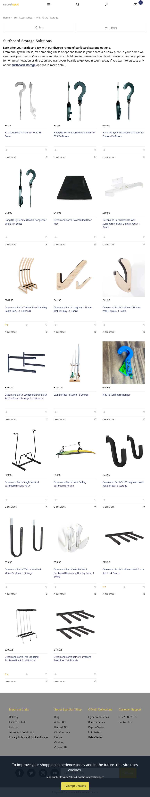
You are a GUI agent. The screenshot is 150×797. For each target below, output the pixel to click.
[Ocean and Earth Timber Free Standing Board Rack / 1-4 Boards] (26, 275)
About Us (59, 722)
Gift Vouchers (62, 732)
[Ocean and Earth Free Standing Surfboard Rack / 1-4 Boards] (26, 625)
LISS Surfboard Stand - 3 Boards (71, 395)
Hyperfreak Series (98, 717)
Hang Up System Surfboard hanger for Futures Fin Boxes (123, 134)
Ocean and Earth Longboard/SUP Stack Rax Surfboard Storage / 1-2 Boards (26, 396)
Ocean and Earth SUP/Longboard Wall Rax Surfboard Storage (123, 484)
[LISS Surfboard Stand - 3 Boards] (75, 362)
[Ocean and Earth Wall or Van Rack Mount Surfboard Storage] (26, 537)
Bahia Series (95, 737)
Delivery (13, 717)
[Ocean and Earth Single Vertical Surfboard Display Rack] (26, 450)
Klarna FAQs (61, 727)
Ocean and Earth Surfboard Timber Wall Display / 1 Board (122, 309)
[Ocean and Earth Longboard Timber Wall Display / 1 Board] (75, 275)
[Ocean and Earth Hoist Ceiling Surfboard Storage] (75, 450)
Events (58, 737)
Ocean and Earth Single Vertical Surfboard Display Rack (22, 484)
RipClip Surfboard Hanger (116, 395)
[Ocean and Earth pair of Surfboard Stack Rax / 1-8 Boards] (75, 625)
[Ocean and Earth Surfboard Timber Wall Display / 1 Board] (124, 275)
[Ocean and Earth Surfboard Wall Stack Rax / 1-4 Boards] (124, 537)
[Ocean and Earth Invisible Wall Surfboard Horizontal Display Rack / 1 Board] (75, 537)
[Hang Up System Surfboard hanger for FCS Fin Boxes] (75, 100)
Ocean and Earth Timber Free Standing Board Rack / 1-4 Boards (26, 309)
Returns (13, 727)
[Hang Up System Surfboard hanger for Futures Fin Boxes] (124, 100)
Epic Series (94, 732)
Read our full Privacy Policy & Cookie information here (75, 777)
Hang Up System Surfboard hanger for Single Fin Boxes (25, 222)
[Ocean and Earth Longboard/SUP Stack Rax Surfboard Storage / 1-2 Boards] (26, 362)
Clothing (59, 742)
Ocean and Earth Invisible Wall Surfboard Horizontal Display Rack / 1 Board (74, 573)
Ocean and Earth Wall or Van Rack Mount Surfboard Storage (23, 571)
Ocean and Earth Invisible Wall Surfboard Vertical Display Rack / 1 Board (121, 223)
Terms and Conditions (21, 732)
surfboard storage (24, 65)
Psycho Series (96, 727)
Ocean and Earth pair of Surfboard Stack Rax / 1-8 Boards (72, 658)
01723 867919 (128, 717)
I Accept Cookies (75, 786)
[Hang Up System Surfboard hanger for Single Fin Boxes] (26, 188)
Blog (57, 717)
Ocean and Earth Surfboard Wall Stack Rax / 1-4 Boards (123, 571)
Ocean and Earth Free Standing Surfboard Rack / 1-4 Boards (21, 658)
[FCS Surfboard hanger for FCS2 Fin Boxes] (26, 100)
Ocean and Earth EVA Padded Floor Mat (73, 222)
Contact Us (60, 747)
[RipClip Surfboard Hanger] (124, 362)
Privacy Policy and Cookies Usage (28, 737)
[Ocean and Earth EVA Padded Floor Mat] (75, 188)
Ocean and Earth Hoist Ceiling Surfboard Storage (70, 484)
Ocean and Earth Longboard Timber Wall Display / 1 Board (73, 309)
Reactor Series (96, 722)
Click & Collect (17, 722)
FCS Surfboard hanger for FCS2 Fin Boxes (23, 134)
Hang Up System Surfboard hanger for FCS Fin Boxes (75, 134)
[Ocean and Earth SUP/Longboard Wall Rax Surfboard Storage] (124, 450)
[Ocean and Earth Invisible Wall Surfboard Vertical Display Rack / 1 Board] (124, 188)
